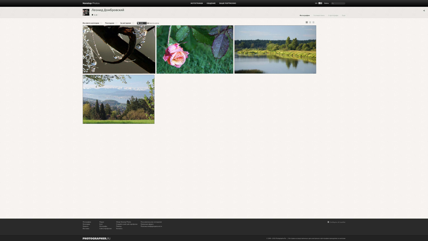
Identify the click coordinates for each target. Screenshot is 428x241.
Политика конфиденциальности (151, 226)
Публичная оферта (147, 224)
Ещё (343, 15)
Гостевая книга (319, 15)
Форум (101, 222)
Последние (109, 23)
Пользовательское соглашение (151, 222)
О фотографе (333, 15)
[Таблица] (310, 22)
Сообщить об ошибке (337, 222)
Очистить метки (154, 23)
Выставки (86, 228)
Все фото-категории (91, 23)
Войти (326, 3)
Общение (211, 3)
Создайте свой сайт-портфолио (126, 224)
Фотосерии (86, 224)
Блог (101, 224)
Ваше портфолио (227, 3)
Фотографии (197, 3)
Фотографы (103, 226)
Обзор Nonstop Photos (123, 222)
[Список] (313, 22)
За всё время (125, 23)
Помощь (119, 226)
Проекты (85, 226)
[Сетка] (307, 22)
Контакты (119, 228)
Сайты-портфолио (105, 228)
